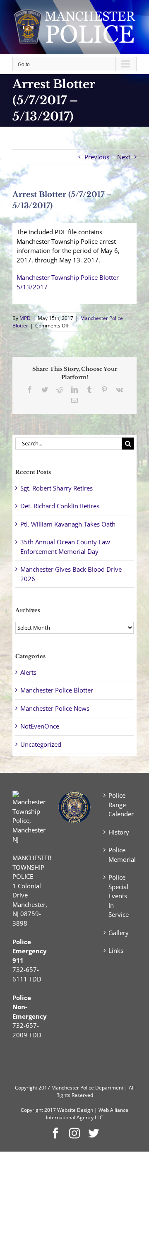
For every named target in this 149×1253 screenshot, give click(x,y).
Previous (96, 157)
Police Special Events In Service (118, 896)
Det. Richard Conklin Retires (59, 506)
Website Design (75, 1110)
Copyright (26, 1087)
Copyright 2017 (38, 1110)
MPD (25, 318)
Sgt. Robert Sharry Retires (56, 488)
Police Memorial (120, 854)
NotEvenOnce (39, 726)
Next (123, 157)
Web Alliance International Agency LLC (87, 1113)
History (118, 832)
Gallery (118, 932)
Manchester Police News (54, 708)
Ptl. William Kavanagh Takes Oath (67, 524)
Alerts (28, 672)
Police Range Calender (120, 804)
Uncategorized (40, 744)
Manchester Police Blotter (56, 690)
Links (115, 950)
